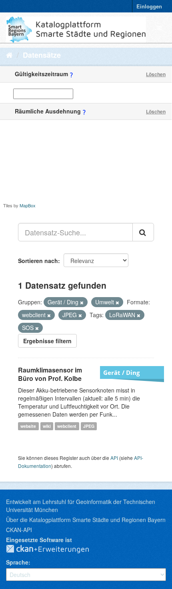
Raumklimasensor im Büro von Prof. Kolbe (50, 374)
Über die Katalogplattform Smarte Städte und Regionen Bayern (86, 520)
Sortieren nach (38, 261)
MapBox (28, 205)
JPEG (88, 426)
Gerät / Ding (121, 372)
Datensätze (42, 55)
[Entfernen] (82, 302)
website (28, 426)
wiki (47, 426)
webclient (66, 426)
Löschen (156, 74)
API (114, 457)
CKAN (54, 549)
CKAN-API (19, 530)
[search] (143, 232)
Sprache (17, 562)
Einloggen (149, 6)
